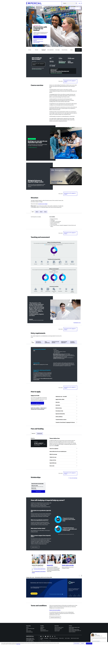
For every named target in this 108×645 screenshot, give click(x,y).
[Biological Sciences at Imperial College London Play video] (66, 176)
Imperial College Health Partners (74, 629)
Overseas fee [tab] (39, 433)
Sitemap (41, 638)
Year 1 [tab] (33, 211)
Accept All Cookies (89, 643)
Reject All (82, 643)
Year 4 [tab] (45, 211)
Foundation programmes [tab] (72, 342)
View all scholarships (73, 477)
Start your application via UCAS (40, 36)
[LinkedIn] (47, 636)
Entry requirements (50, 49)
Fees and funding (64, 49)
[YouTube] (45, 636)
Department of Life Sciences (62, 62)
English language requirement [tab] (64, 342)
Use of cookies (67, 638)
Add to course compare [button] (36, 42)
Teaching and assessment (43, 50)
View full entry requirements (56, 72)
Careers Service (35, 547)
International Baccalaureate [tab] (38, 342)
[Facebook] (40, 636)
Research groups (57, 629)
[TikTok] (52, 636)
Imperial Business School (44, 630)
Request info (35, 40)
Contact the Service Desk (30, 628)
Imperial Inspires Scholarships (37, 483)
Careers (71, 49)
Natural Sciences (43, 629)
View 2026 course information (37, 69)
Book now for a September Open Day (38, 41)
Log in (41, 639)
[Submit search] (76, 3)
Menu (79, 3)
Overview (29, 49)
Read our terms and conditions (54, 610)
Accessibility (46, 638)
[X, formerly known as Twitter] (43, 636)
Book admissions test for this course (38, 39)
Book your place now (33, 147)
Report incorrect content (75, 638)
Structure (36, 49)
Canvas (27, 627)
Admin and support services (59, 627)
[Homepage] (44, 3)
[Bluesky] (54, 636)
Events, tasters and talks (68, 565)
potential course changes (42, 203)
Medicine (41, 628)
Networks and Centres (58, 628)
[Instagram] (50, 636)
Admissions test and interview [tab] (55, 342)
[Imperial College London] (32, 636)
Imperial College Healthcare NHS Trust (75, 630)
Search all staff (57, 630)
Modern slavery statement (54, 638)
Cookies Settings (76, 643)
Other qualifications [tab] (47, 342)
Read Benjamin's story (77, 322)
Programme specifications (55, 617)
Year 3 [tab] (41, 211)
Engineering (42, 627)
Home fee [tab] (33, 433)
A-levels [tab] (33, 342)
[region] (54, 643)
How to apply (57, 49)
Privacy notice (61, 638)
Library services (28, 630)
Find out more (38, 491)
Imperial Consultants (72, 631)
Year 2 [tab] (37, 211)
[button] (81, 576)
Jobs (27, 629)
